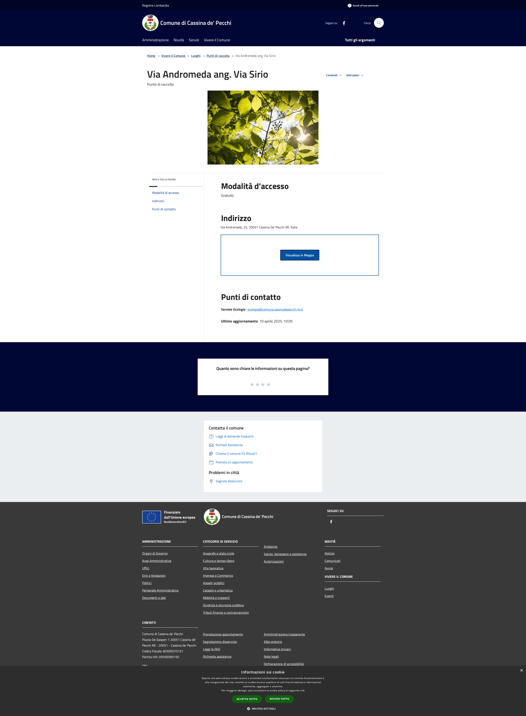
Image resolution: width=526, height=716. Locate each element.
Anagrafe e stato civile (218, 553)
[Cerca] (379, 23)
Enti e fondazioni (154, 575)
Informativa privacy (277, 649)
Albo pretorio (273, 641)
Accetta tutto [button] (247, 699)
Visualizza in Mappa (300, 255)
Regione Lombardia (155, 5)
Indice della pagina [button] (164, 179)
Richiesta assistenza (217, 656)
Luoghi (196, 55)
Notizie (330, 553)
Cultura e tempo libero (218, 560)
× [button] (521, 670)
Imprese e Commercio (218, 575)
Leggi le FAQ (211, 649)
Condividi (332, 75)
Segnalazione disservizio (220, 641)
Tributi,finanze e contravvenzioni (226, 612)
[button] (263, 708)
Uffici (145, 568)
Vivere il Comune (173, 55)
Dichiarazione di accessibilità (284, 663)
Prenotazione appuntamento (223, 634)
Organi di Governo (154, 553)
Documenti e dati (154, 597)
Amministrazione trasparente (284, 634)
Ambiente (270, 546)
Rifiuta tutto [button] (279, 699)
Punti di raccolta (218, 55)
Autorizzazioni (274, 561)
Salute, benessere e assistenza (285, 553)
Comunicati (332, 560)
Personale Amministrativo (160, 590)
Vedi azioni (353, 75)
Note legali (271, 656)
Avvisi (329, 568)
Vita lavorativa (213, 568)
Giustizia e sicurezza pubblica (223, 605)
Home (151, 55)
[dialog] (263, 691)
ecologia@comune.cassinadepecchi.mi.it (275, 309)
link (302, 690)
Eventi (329, 595)
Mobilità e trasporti (216, 597)
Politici (147, 582)
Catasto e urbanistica (218, 590)
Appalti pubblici (213, 582)
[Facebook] (342, 22)
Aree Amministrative (156, 560)
